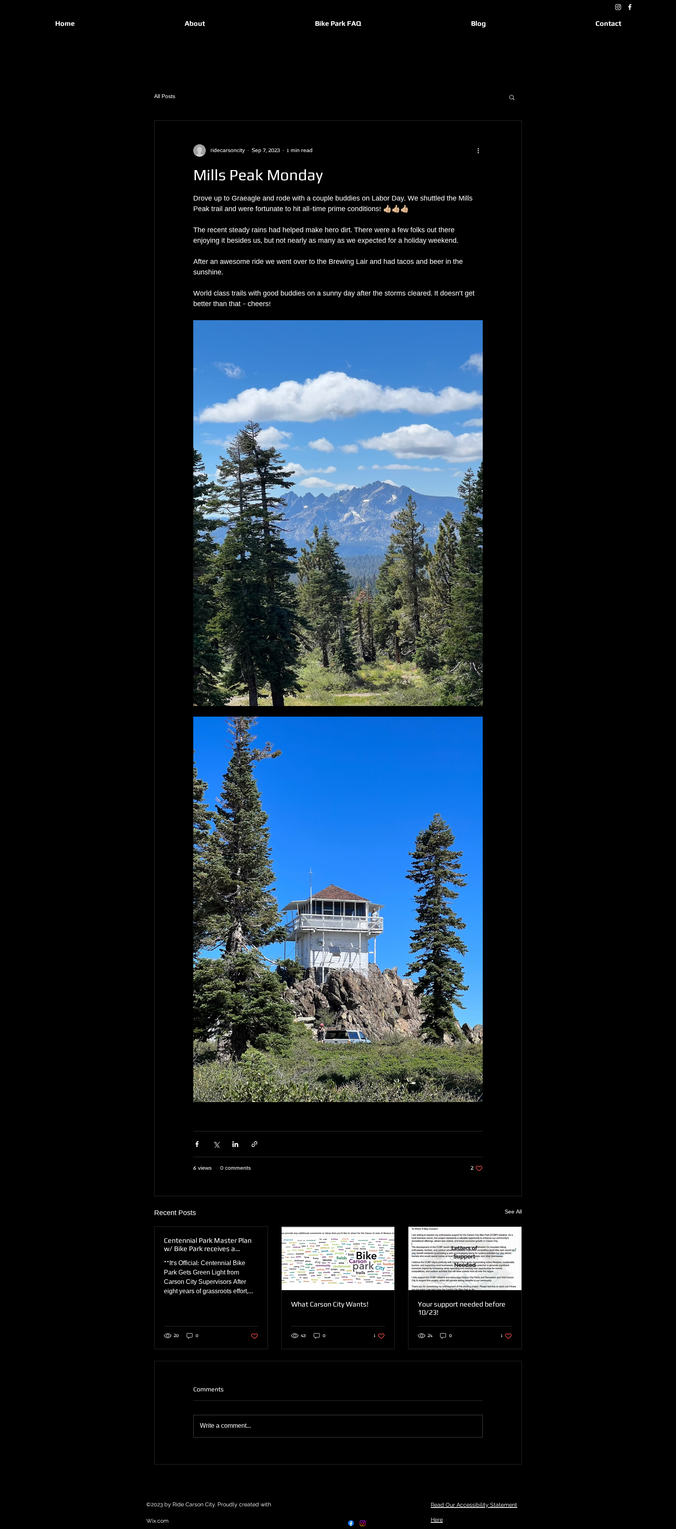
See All (513, 1212)
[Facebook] (630, 7)
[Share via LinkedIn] (235, 1144)
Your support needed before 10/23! (461, 1308)
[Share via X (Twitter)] (216, 1144)
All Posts (164, 97)
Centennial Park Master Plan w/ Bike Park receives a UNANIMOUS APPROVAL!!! (208, 1244)
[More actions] (478, 150)
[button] (512, 97)
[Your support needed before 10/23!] (464, 1258)
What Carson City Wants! (330, 1304)
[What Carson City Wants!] (338, 1258)
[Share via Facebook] (197, 1144)
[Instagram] (618, 7)
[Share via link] (254, 1144)
